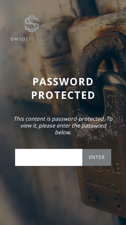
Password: (48, 157)
